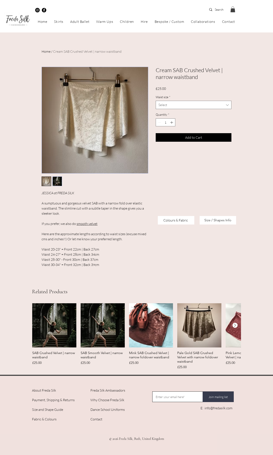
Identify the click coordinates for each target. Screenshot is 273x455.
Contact (96, 419)
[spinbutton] (165, 122)
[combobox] (193, 105)
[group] (136, 336)
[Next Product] (235, 325)
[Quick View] (54, 325)
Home (46, 51)
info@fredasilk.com (218, 408)
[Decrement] (159, 122)
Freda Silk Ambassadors (107, 390)
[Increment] (172, 122)
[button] (232, 9)
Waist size (163, 97)
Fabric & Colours (44, 419)
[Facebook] (44, 10)
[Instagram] (37, 10)
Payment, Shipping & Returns (53, 400)
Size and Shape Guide (47, 409)
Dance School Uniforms (107, 409)
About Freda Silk (44, 390)
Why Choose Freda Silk (107, 400)
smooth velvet (87, 224)
